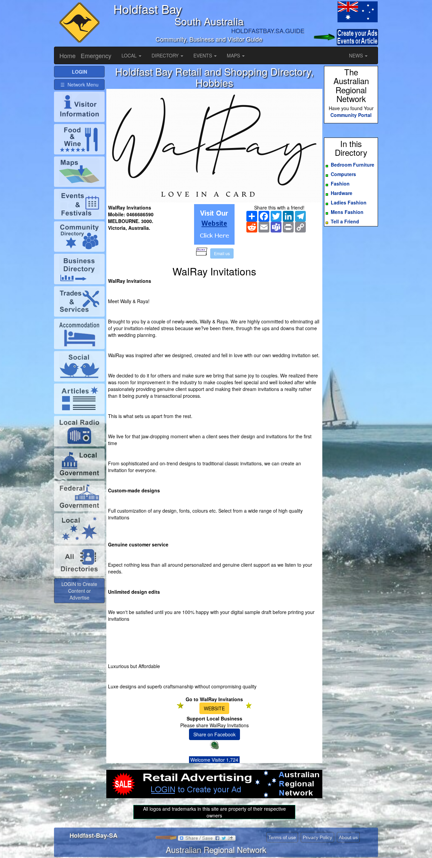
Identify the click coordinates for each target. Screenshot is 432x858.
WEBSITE (214, 708)
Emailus (222, 253)
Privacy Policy (317, 837)
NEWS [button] (356, 55)
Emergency (96, 55)
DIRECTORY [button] (166, 55)
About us (348, 837)
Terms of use (282, 837)
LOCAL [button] (130, 55)
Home (67, 55)
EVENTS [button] (203, 55)
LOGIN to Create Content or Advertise (79, 591)
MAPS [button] (234, 55)
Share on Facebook (214, 734)
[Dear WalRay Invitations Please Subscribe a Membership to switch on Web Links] (214, 224)
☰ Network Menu (79, 84)
